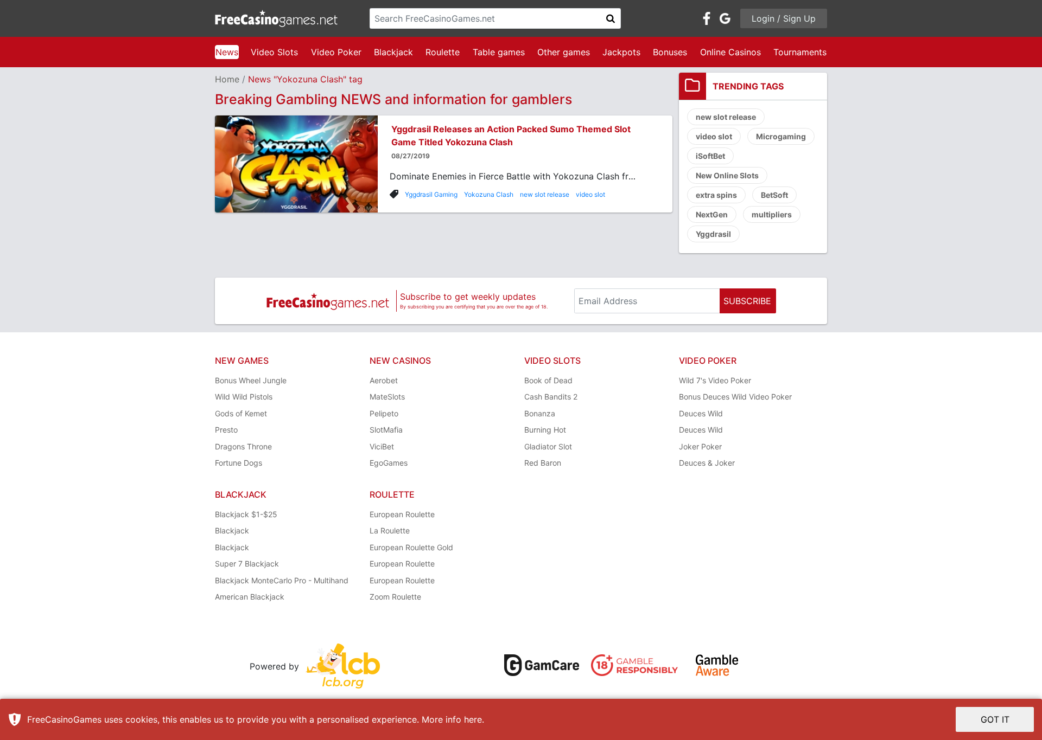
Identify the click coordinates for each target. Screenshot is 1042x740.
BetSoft (774, 195)
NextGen (712, 214)
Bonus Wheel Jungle (251, 380)
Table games (499, 52)
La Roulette (390, 530)
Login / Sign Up (784, 18)
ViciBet (382, 446)
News (226, 52)
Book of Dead (548, 380)
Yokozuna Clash (488, 194)
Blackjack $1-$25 (246, 514)
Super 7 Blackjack (247, 563)
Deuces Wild (701, 413)
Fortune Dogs (238, 462)
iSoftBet (710, 155)
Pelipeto (384, 413)
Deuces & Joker (707, 462)
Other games (563, 52)
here (473, 719)
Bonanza (539, 413)
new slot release (544, 194)
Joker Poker (700, 446)
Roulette (442, 52)
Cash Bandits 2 (550, 396)
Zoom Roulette (395, 596)
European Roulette (402, 514)
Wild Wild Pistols (243, 396)
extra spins (716, 195)
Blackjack (393, 52)
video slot (590, 194)
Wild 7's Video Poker (715, 380)
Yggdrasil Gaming (431, 194)
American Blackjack (249, 596)
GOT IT (995, 719)
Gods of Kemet (241, 413)
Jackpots (621, 52)
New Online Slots (727, 175)
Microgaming (781, 136)
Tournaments (800, 52)
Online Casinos (730, 52)
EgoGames (389, 462)
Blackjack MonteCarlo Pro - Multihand (281, 580)
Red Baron (542, 462)
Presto (226, 429)
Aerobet (384, 380)
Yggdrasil (713, 234)
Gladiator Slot (548, 446)
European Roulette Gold (411, 547)
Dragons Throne (243, 446)
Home (227, 79)
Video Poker (336, 52)
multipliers (772, 214)
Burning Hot (545, 429)
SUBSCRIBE (747, 300)
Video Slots (274, 52)
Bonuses (670, 52)
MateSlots (387, 396)
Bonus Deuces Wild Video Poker (735, 396)
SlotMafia (386, 429)
